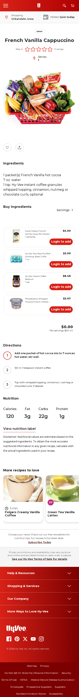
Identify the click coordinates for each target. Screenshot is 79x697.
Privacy (44, 665)
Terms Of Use (9, 679)
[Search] (64, 5)
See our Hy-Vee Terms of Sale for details (39, 559)
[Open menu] (5, 5)
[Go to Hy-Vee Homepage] (39, 5)
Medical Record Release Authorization (53, 679)
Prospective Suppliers (39, 686)
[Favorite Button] (7, 147)
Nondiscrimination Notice (31, 693)
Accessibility (56, 693)
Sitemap (32, 665)
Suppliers (60, 686)
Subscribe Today (39, 542)
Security (66, 672)
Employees (17, 686)
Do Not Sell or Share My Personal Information (31, 672)
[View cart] (72, 5)
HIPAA (24, 679)
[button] (27, 49)
